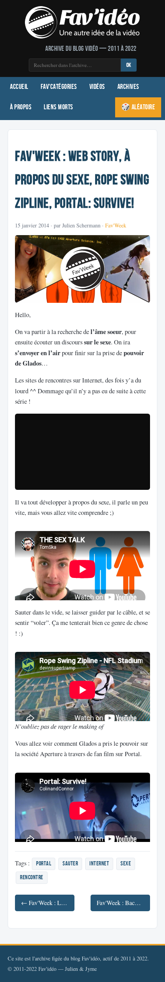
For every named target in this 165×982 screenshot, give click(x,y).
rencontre (31, 877)
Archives (128, 86)
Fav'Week (115, 225)
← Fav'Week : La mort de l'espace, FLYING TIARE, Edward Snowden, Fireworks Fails (47, 902)
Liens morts (58, 107)
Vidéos (97, 86)
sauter (70, 863)
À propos (20, 107)
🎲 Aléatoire (138, 107)
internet (99, 863)
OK (128, 65)
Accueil (19, 86)
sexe (125, 863)
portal (43, 863)
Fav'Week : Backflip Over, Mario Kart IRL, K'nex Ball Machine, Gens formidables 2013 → (123, 902)
